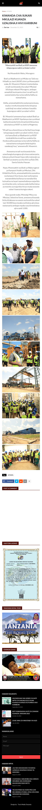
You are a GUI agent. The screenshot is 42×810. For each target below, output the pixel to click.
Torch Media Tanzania (24, 804)
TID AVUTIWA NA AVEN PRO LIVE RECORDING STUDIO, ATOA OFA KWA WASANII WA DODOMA (25, 792)
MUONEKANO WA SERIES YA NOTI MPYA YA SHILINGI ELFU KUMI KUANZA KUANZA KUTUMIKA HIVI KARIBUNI (24, 701)
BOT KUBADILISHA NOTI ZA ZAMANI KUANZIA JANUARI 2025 (25, 712)
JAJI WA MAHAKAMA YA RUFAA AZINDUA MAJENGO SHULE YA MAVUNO (23, 770)
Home (4, 11)
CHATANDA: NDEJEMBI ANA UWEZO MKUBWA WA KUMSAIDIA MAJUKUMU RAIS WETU (25, 781)
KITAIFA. (9, 11)
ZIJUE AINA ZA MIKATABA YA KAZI (24, 720)
